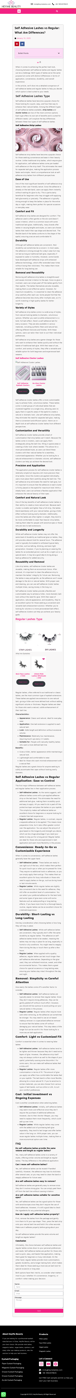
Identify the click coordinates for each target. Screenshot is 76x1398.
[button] (19, 11)
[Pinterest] (55, 1364)
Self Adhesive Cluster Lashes (30, 358)
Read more (23, 391)
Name (17, 1284)
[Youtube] (48, 1364)
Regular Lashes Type (29, 619)
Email (17, 1291)
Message (18, 1297)
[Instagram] (41, 1364)
